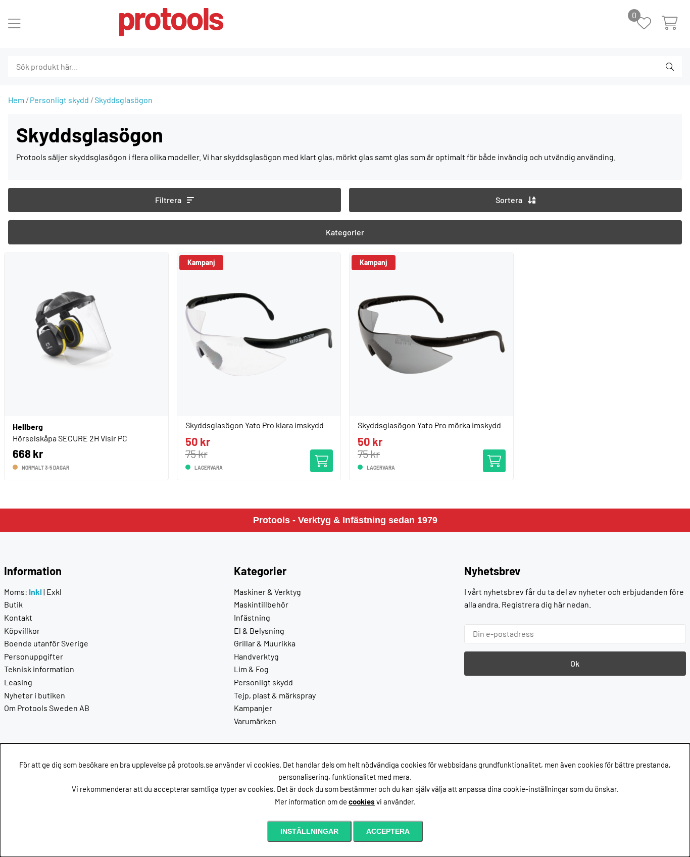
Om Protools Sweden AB (46, 708)
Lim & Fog (251, 669)
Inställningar (309, 831)
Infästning (252, 617)
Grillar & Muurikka (264, 643)
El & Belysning (259, 630)
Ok (574, 663)
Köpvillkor (22, 630)
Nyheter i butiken (34, 695)
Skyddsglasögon (123, 100)
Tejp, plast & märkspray (275, 695)
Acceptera (388, 831)
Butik (13, 604)
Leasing (18, 682)
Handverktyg (256, 656)
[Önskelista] (649, 24)
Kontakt (18, 617)
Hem (16, 100)
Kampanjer (253, 708)
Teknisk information (39, 669)
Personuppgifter (33, 656)
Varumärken (255, 721)
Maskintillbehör (261, 604)
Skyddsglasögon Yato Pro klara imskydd (254, 425)
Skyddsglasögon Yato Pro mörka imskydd (429, 425)
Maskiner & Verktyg (267, 591)
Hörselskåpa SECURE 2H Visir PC (70, 438)
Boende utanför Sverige (46, 643)
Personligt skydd (59, 100)
